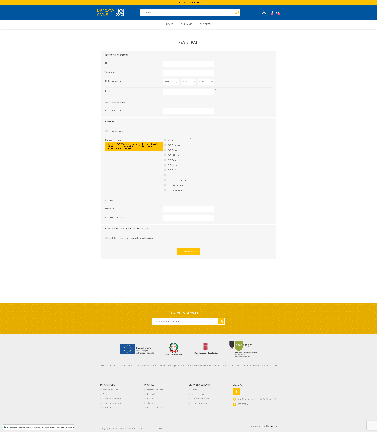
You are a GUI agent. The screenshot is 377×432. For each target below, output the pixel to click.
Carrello (277, 12)
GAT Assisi (172, 165)
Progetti (107, 394)
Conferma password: (115, 217)
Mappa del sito (110, 390)
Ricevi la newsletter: (119, 131)
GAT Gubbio (173, 175)
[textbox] (187, 12)
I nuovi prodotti (199, 403)
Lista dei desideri (155, 408)
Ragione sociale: (113, 110)
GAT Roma (172, 150)
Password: (110, 208)
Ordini (150, 399)
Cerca (194, 390)
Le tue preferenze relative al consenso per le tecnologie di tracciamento (38, 427)
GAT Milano (173, 155)
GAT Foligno (173, 170)
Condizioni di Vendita (113, 399)
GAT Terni (172, 160)
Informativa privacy (112, 403)
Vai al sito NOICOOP (188, 2)
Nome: (108, 63)
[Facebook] (236, 391)
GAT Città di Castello (177, 180)
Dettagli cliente (155, 390)
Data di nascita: (113, 81)
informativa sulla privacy (141, 238)
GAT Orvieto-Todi (175, 190)
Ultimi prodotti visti (200, 394)
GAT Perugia (173, 145)
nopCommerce (269, 426)
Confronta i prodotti (201, 399)
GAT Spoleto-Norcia (177, 185)
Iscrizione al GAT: (131, 144)
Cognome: (110, 72)
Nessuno (171, 140)
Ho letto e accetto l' (131, 238)
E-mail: (108, 91)
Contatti (107, 408)
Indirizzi (151, 394)
